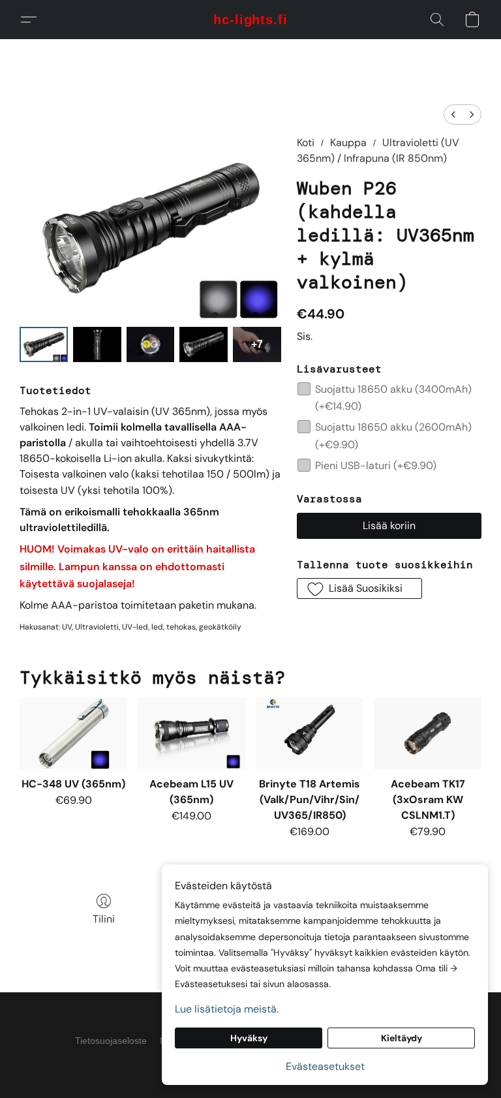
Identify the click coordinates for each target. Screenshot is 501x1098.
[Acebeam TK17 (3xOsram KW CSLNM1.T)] (427, 733)
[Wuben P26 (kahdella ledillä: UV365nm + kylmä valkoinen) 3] (203, 344)
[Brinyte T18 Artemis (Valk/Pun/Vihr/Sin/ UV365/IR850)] (309, 733)
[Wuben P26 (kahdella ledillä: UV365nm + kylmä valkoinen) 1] (97, 344)
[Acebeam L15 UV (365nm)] (191, 733)
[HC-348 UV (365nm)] (73, 733)
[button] (250, 20)
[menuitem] (453, 114)
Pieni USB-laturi (375, 465)
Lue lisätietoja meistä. (227, 1009)
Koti (305, 142)
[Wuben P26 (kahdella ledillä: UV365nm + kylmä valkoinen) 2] (151, 344)
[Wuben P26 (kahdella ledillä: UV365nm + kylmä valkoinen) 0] (44, 344)
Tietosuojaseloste (111, 1040)
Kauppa (348, 142)
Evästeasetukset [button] (325, 1066)
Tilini (104, 919)
